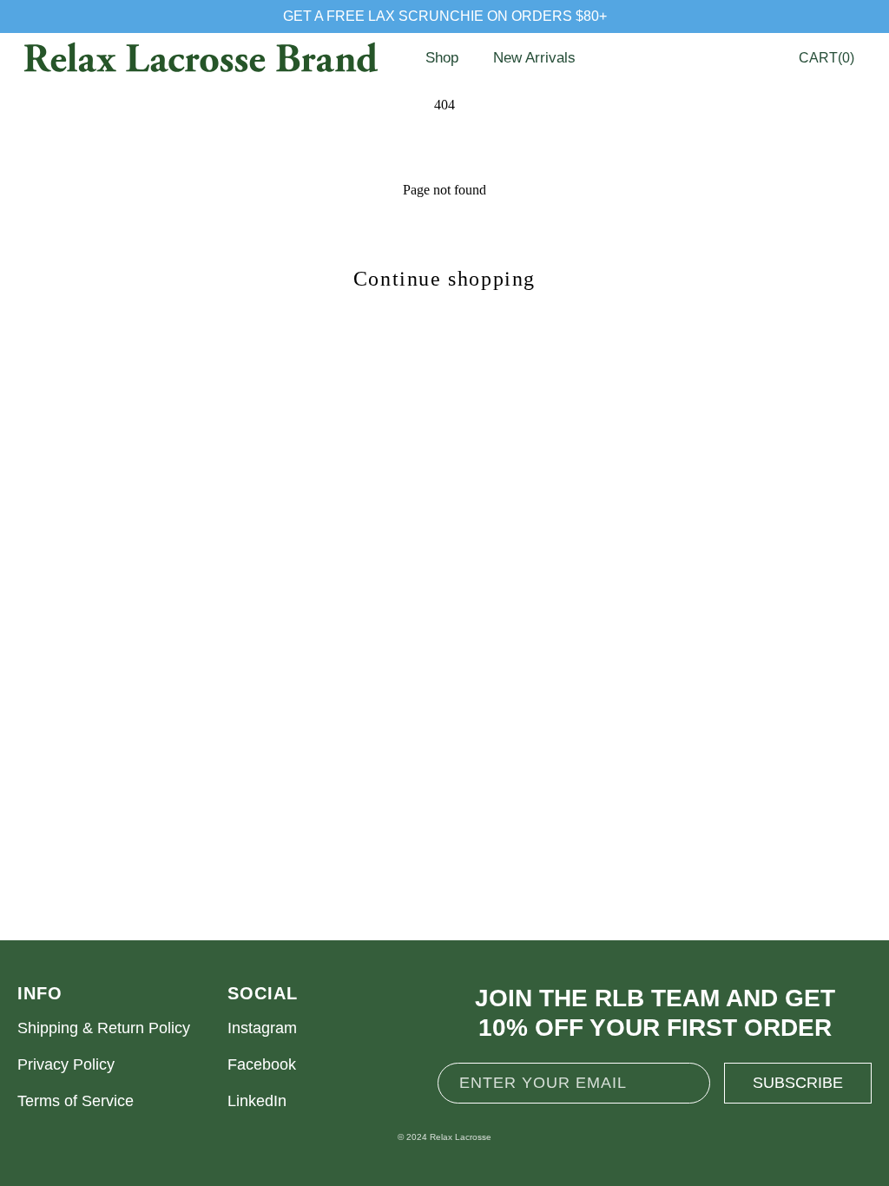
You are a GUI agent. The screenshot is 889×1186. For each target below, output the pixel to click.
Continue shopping (444, 278)
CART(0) (826, 57)
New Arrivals (534, 57)
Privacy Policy (66, 1064)
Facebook (261, 1064)
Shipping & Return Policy (103, 1028)
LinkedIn (256, 1101)
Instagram (262, 1028)
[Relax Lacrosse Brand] (199, 58)
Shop (441, 57)
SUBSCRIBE (798, 1082)
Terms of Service (75, 1101)
